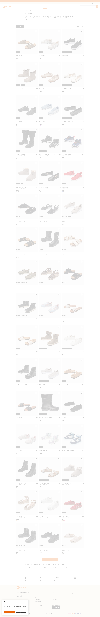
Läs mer (5, 609)
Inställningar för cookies (21, 612)
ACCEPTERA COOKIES (10, 612)
